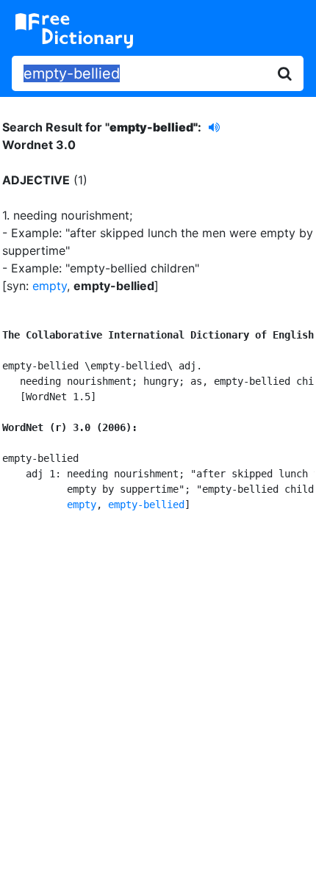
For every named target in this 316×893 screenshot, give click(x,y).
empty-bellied (146, 504)
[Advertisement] (158, 700)
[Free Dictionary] (74, 31)
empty (49, 285)
